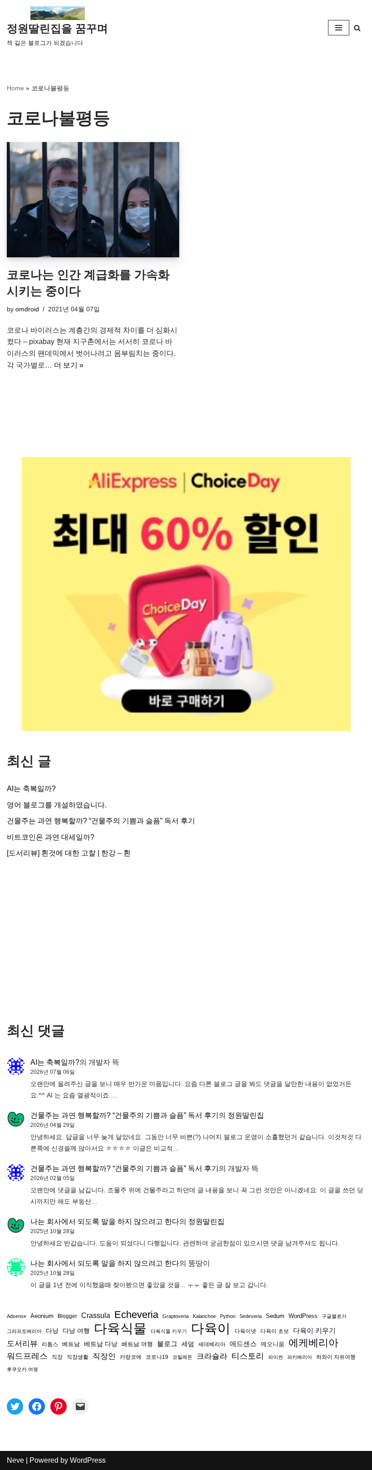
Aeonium (42, 1316)
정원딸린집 (246, 1115)
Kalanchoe (204, 1316)
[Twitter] (15, 1406)
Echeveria (136, 1314)
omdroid (27, 309)
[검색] (357, 28)
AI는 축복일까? (31, 788)
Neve (15, 1460)
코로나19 (157, 1357)
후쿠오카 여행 (22, 1369)
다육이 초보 (274, 1331)
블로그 (167, 1343)
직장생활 (77, 1357)
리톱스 (50, 1344)
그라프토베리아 (24, 1331)
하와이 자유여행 (336, 1357)
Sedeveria (251, 1316)
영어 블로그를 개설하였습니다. (57, 805)
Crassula (95, 1315)
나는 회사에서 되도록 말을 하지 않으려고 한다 (104, 1221)
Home (15, 88)
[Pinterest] (58, 1406)
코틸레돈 (182, 1357)
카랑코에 (131, 1357)
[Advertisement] (186, 940)
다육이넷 (245, 1331)
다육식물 (120, 1328)
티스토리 (247, 1356)
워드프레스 (27, 1356)
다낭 (52, 1330)
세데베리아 (211, 1344)
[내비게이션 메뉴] (338, 27)
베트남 (71, 1344)
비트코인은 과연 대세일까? (50, 837)
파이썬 (275, 1357)
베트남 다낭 (100, 1344)
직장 (57, 1357)
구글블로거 (334, 1316)
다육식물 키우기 (169, 1331)
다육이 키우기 (314, 1330)
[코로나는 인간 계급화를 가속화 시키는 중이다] (93, 199)
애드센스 (243, 1343)
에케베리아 (313, 1342)
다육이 (210, 1328)
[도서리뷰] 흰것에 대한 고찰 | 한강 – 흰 (69, 853)
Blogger (67, 1316)
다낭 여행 (76, 1330)
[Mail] (80, 1406)
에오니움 (272, 1344)
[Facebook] (37, 1406)
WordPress (303, 1316)
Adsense (16, 1316)
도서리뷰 (22, 1343)
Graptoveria (175, 1316)
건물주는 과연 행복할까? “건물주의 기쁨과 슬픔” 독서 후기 (101, 821)
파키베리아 (299, 1357)
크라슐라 (211, 1356)
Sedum (275, 1316)
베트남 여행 (137, 1344)
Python (227, 1316)
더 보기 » (68, 365)
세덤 (187, 1344)
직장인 (104, 1356)
